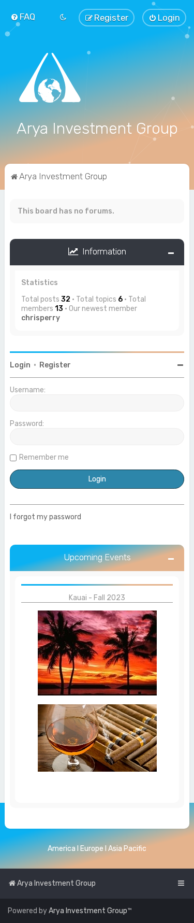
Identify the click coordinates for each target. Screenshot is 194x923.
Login (20, 365)
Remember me (44, 457)
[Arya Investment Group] (97, 78)
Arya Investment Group (88, 910)
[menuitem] (23, 16)
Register (55, 365)
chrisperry (40, 318)
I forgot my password (45, 517)
